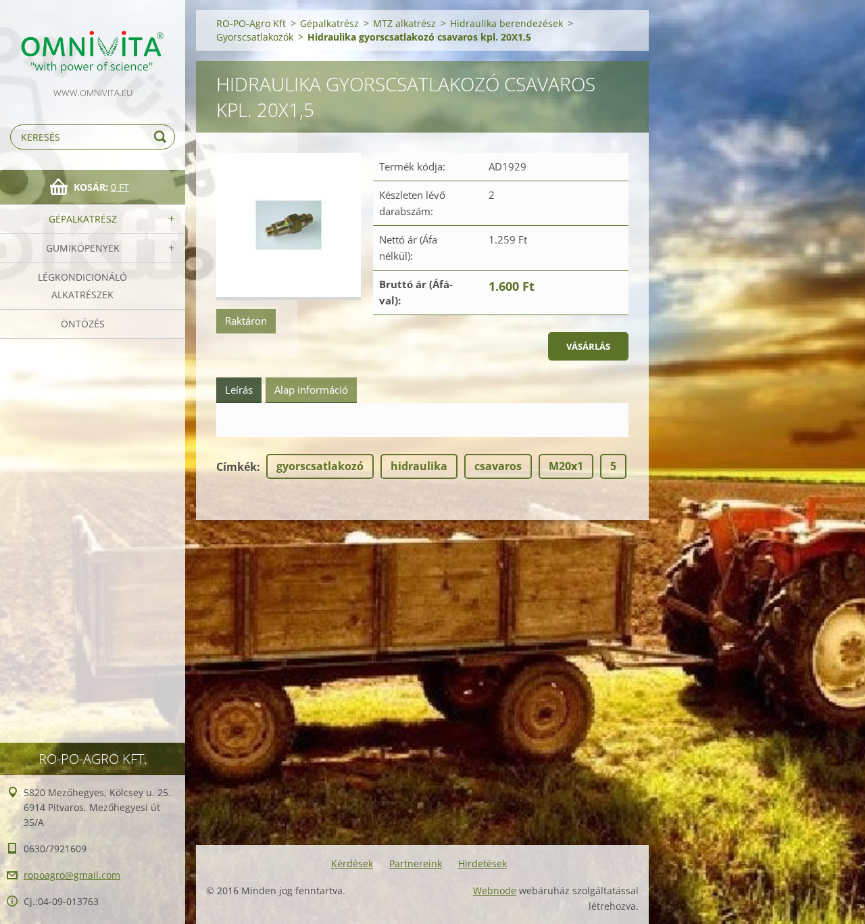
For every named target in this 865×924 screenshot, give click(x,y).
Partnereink (415, 863)
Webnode (494, 890)
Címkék (236, 466)
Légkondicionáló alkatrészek (82, 286)
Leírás (239, 389)
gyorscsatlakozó (320, 466)
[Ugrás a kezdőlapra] (92, 42)
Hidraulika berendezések (506, 23)
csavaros (498, 466)
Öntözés (83, 323)
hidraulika (419, 466)
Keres (162, 137)
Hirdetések (482, 863)
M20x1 (566, 466)
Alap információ (311, 389)
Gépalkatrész (83, 218)
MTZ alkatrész (404, 23)
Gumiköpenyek (83, 247)
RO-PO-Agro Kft (251, 23)
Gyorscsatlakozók (254, 36)
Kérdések (352, 863)
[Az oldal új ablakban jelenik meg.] (288, 227)
